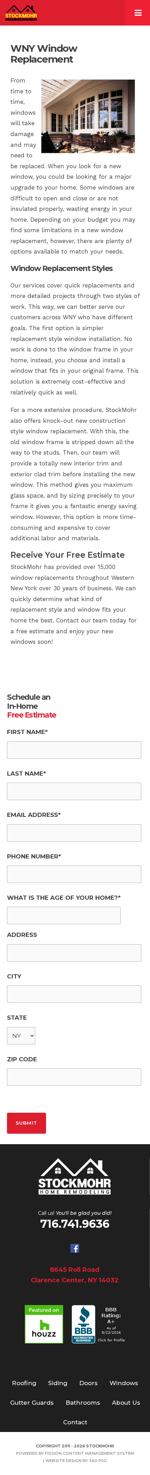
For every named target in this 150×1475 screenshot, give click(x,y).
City (14, 976)
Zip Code (22, 1059)
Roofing (24, 1383)
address (22, 934)
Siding (57, 1383)
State (17, 1017)
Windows (124, 1383)
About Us (126, 1402)
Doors (88, 1383)
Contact (75, 1422)
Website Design (63, 1460)
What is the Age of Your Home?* (64, 897)
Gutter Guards (32, 1402)
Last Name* (26, 773)
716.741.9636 (75, 1224)
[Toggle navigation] (138, 13)
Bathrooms (83, 1402)
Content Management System (98, 1453)
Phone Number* (34, 856)
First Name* (27, 731)
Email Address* (34, 814)
